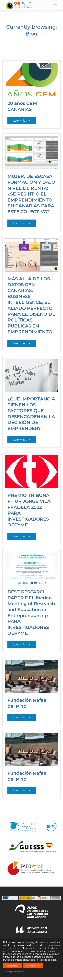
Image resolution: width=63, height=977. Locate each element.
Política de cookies (45, 959)
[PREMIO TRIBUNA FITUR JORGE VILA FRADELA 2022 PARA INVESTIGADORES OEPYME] (31, 470)
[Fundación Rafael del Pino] (31, 675)
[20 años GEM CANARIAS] (31, 78)
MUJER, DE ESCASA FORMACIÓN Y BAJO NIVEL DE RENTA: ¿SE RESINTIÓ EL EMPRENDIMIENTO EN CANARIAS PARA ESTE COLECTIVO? (31, 193)
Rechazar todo (33, 966)
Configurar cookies (15, 971)
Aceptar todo (12, 966)
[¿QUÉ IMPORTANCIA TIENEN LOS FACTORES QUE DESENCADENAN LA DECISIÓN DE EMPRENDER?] (31, 373)
